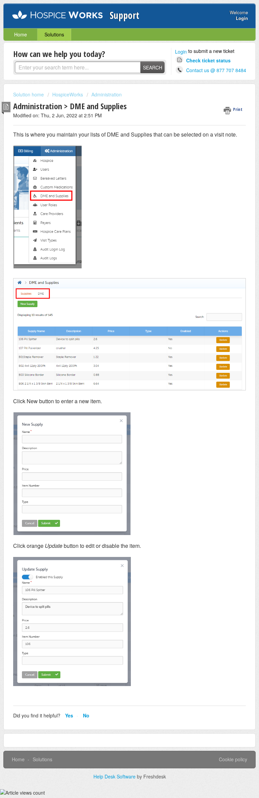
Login (181, 51)
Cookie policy (233, 759)
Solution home (29, 94)
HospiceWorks (67, 94)
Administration (106, 94)
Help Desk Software (115, 776)
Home (20, 34)
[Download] (117, 403)
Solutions (54, 34)
